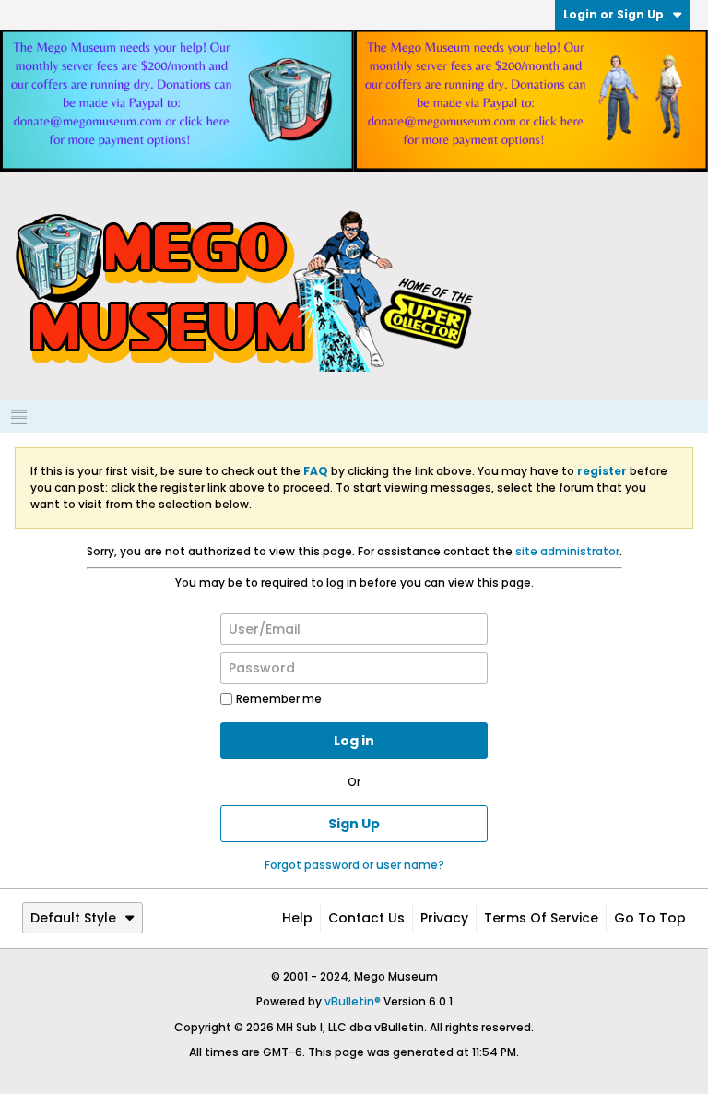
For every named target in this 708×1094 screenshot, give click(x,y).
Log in (354, 740)
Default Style (73, 918)
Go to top (650, 918)
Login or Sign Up (613, 14)
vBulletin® (352, 1001)
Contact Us (366, 918)
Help (297, 918)
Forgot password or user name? (354, 865)
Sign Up (354, 824)
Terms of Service (541, 918)
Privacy (444, 918)
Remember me (279, 699)
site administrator (567, 551)
